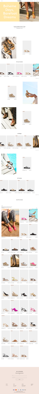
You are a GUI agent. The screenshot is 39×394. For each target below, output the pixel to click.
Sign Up (19, 379)
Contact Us (7, 385)
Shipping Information (24, 385)
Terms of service (14, 385)
